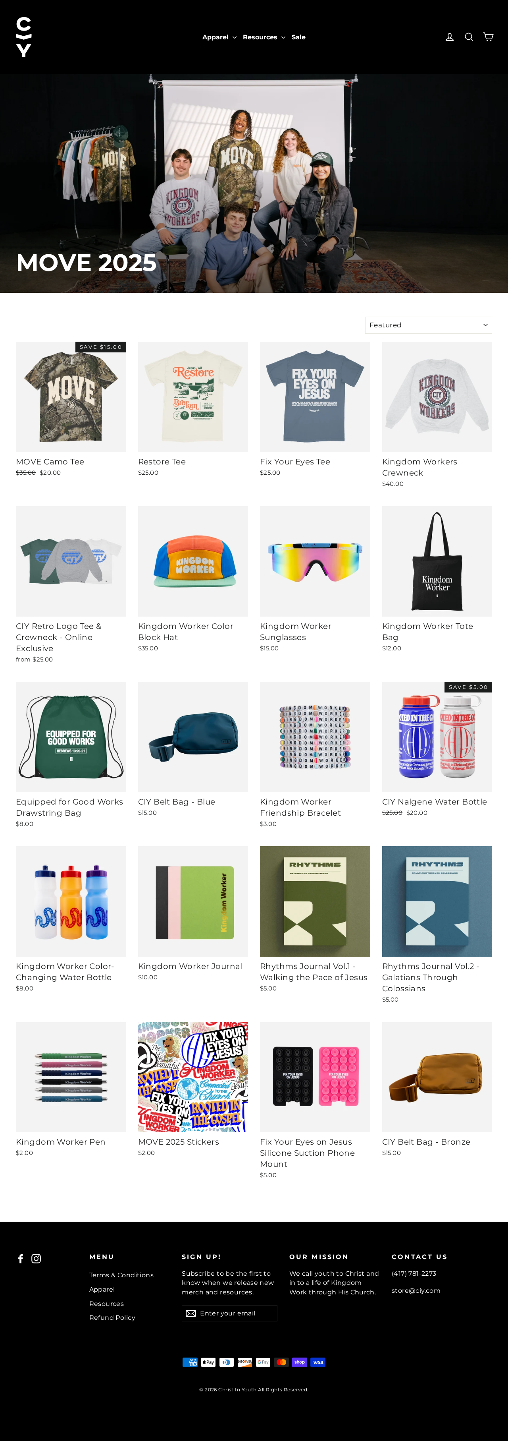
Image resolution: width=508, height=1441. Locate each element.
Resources (261, 37)
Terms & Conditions (121, 1275)
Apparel (216, 37)
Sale (299, 37)
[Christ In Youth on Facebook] (20, 1258)
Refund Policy (112, 1317)
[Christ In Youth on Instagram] (36, 1258)
